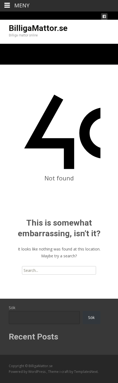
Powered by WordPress (27, 371)
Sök (12, 307)
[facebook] (104, 17)
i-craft (64, 371)
